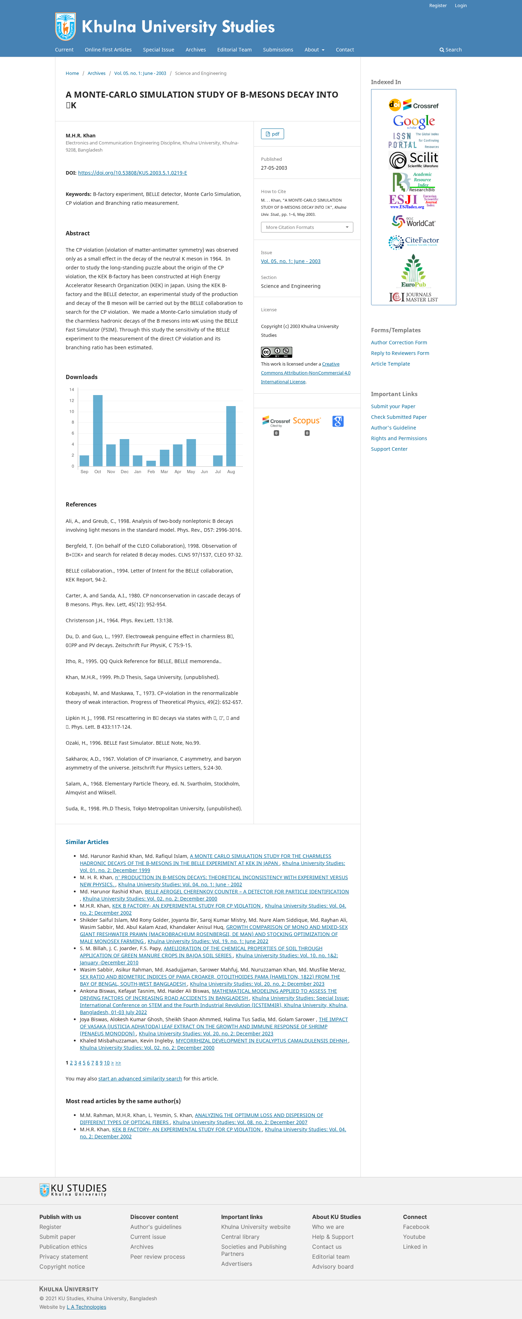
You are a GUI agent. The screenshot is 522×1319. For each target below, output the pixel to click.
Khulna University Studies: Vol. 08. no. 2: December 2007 (240, 1122)
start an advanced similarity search (140, 1078)
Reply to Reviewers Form (400, 353)
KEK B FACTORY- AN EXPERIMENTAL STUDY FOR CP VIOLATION (187, 905)
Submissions (278, 49)
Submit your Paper (393, 406)
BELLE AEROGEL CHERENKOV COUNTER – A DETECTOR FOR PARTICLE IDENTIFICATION (247, 891)
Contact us (327, 1246)
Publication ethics (63, 1246)
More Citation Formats (290, 227)
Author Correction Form (399, 342)
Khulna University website (255, 1226)
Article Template (390, 363)
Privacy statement (63, 1256)
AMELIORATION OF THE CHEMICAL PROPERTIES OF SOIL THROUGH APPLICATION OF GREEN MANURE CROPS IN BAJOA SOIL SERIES (201, 952)
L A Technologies (86, 1307)
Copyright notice (62, 1266)
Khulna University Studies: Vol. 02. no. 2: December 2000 (150, 898)
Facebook (416, 1226)
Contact (345, 49)
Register (438, 5)
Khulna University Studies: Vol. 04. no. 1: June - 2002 (180, 884)
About (312, 49)
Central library (240, 1236)
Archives (196, 49)
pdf (275, 134)
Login (461, 5)
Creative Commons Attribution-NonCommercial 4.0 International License (305, 373)
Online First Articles (108, 49)
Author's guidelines (155, 1226)
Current (64, 49)
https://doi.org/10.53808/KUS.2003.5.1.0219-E (132, 172)
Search (453, 49)
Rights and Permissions (399, 438)
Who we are (328, 1226)
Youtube (414, 1236)
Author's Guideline (393, 427)
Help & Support (333, 1236)
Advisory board (333, 1266)
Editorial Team (234, 49)
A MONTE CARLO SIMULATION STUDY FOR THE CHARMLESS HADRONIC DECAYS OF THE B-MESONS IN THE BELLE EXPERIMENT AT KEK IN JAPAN (205, 859)
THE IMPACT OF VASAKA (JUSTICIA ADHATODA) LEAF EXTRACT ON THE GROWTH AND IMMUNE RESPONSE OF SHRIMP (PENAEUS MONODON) (214, 1026)
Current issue (148, 1236)
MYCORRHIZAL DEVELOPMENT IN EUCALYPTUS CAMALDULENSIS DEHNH (262, 1040)
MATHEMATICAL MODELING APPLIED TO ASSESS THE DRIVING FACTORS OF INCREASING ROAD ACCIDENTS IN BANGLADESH (208, 994)
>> (118, 1062)
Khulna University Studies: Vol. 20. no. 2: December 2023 (257, 983)
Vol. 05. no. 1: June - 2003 (140, 73)
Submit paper (57, 1236)
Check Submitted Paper (399, 417)
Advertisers (236, 1263)
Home (72, 73)
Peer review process (157, 1256)
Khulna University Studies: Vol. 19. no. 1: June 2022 (208, 941)
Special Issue (158, 49)
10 (107, 1062)
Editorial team (331, 1256)
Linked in (415, 1246)
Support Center (389, 448)
